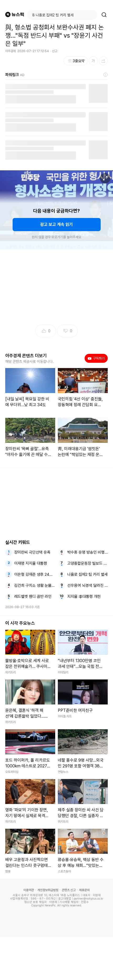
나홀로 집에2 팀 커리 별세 (87, 574)
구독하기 (97, 358)
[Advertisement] (56, 947)
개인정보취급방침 (47, 890)
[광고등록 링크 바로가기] (106, 75)
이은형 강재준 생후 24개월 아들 (34, 574)
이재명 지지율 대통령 (30, 563)
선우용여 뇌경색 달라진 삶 (87, 585)
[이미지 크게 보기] (105, 178)
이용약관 (28, 890)
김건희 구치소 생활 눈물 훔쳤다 (34, 585)
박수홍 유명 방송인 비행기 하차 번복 (87, 552)
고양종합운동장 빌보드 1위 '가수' (87, 563)
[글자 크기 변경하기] (93, 60)
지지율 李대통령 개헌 (84, 596)
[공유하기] (103, 60)
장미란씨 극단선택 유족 (32, 552)
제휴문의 (84, 890)
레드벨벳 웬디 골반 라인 (33, 596)
